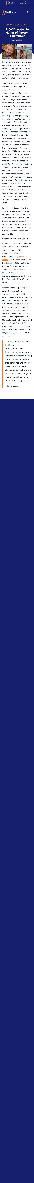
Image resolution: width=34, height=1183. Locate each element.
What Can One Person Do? (17, 25)
